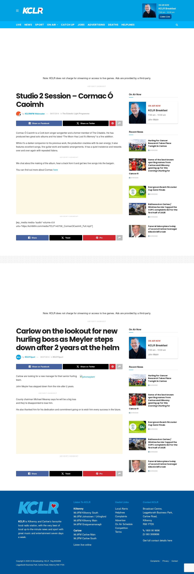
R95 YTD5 (148, 524)
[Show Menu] (17, 11)
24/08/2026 (153, 150)
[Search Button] (177, 24)
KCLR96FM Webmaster (35, 113)
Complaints (121, 516)
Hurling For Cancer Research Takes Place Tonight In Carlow (159, 143)
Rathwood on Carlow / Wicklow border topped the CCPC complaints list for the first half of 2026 (163, 208)
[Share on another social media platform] (119, 123)
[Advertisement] (97, 52)
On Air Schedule (124, 524)
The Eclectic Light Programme (75, 113)
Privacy (165, 561)
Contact (175, 561)
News (28, 24)
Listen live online (82, 544)
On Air (51, 24)
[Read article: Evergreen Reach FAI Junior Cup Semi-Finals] (137, 192)
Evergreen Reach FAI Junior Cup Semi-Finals (162, 188)
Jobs (81, 24)
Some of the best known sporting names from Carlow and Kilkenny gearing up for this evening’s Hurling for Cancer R (151, 166)
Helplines (127, 24)
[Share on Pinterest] (112, 123)
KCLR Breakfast (167, 8)
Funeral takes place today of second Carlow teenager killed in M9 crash (162, 229)
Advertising (96, 24)
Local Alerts (121, 508)
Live (18, 24)
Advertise (120, 520)
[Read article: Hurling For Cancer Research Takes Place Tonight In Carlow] (137, 145)
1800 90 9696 (152, 530)
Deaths (113, 24)
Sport (39, 24)
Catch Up (67, 24)
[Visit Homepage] (33, 10)
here (55, 169)
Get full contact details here (157, 540)
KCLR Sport (30, 357)
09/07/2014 (54, 113)
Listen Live (165, 16)
